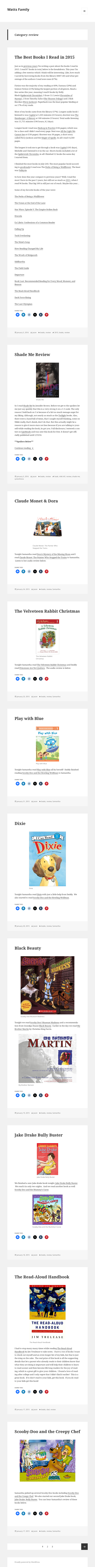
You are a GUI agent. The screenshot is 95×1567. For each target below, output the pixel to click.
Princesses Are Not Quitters (32, 668)
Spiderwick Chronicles (31, 95)
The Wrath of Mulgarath (26, 255)
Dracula (18, 216)
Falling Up (19, 229)
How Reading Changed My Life (29, 248)
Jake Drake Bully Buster (39, 1135)
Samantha (56, 589)
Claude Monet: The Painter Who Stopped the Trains (43, 557)
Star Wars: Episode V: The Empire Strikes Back (36, 209)
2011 (68, 180)
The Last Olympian (23, 304)
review (48, 332)
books (42, 332)
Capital (32, 115)
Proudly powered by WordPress (27, 1562)
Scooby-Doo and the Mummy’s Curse (32, 1189)
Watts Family (18, 9)
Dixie (20, 823)
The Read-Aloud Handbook (27, 291)
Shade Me (27, 405)
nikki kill (62, 476)
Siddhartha (20, 261)
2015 (56, 332)
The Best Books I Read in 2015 (45, 57)
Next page (84, 1546)
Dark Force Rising (23, 297)
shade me (76, 476)
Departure (19, 274)
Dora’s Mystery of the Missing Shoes (53, 554)
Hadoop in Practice (46, 128)
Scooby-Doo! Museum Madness (44, 1022)
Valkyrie (23, 170)
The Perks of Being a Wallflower (29, 196)
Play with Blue (29, 718)
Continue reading (24, 448)
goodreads (25, 167)
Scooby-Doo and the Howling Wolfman (40, 773)
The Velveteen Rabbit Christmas (47, 611)
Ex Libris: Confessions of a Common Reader (35, 222)
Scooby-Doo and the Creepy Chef (47, 1431)
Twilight (62, 415)
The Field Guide (22, 268)
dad (48, 1409)
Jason (34, 332)
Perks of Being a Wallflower (58, 167)
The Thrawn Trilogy (53, 98)
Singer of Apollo (48, 137)
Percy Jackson (29, 102)
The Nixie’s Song (22, 242)
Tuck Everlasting (22, 235)
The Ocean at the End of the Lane (30, 203)
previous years (30, 66)
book (56, 476)
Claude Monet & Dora (36, 501)
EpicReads (26, 431)
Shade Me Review (32, 354)
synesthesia (19, 479)
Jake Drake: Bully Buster (26, 1499)
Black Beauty (28, 948)
